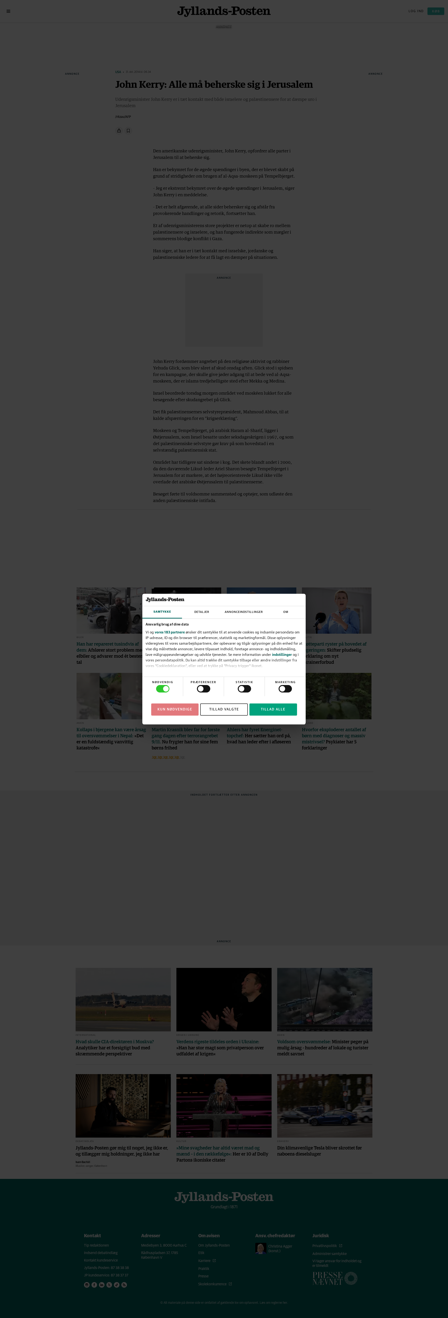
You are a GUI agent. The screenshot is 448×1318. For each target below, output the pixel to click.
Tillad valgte (224, 709)
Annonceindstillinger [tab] (244, 612)
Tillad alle (273, 709)
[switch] (203, 688)
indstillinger (282, 654)
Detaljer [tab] (201, 612)
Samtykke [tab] (162, 611)
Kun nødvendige (175, 709)
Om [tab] (285, 612)
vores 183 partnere (170, 632)
